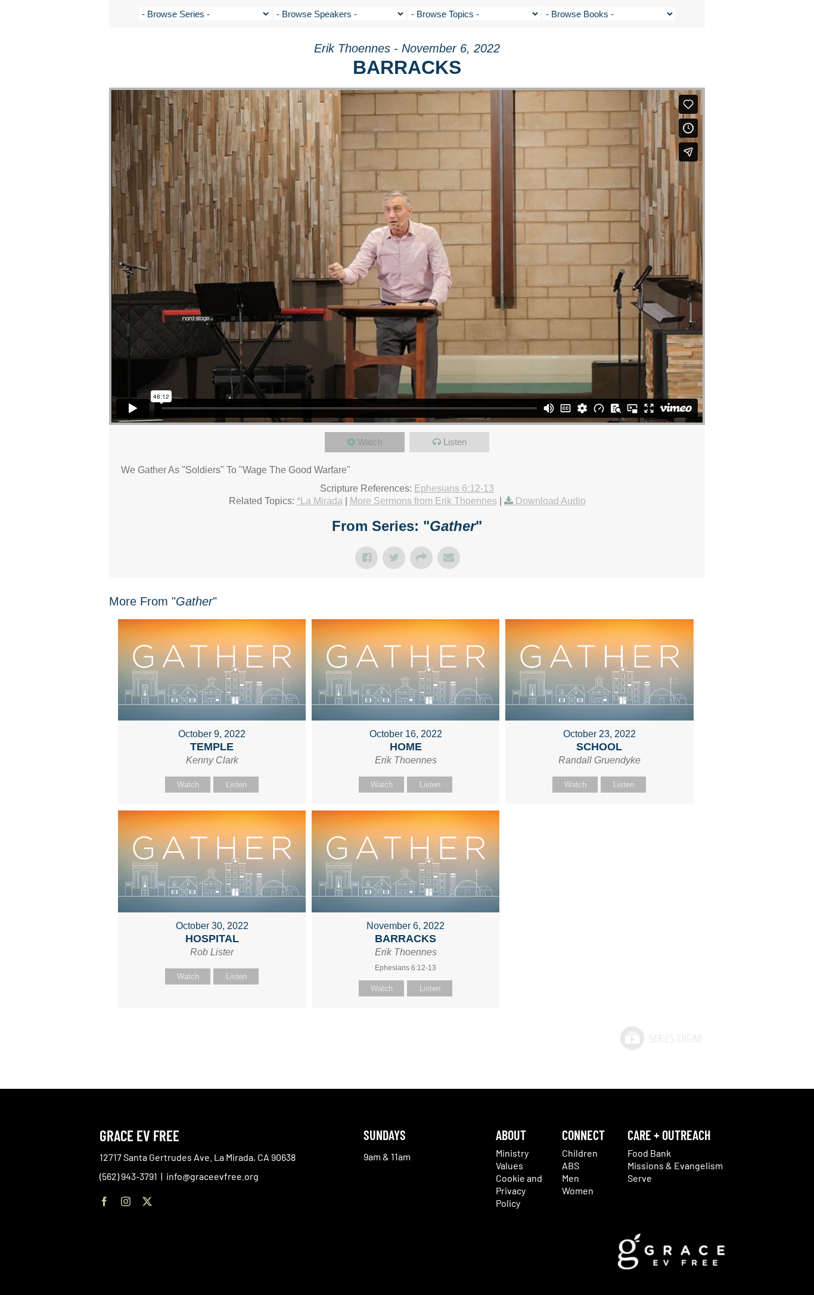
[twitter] (147, 1201)
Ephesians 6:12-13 (454, 488)
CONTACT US (692, 54)
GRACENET (741, 54)
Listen (455, 442)
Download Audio (550, 501)
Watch (370, 442)
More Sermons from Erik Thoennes (423, 501)
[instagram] (126, 1201)
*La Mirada (320, 501)
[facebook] (104, 1201)
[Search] (771, 56)
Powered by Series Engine (661, 1038)
